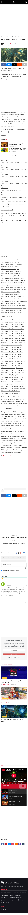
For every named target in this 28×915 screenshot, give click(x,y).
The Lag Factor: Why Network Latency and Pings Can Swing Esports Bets (17, 149)
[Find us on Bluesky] (9, 844)
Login (25, 552)
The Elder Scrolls (21, 489)
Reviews (18, 900)
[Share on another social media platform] (24, 64)
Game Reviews (5, 698)
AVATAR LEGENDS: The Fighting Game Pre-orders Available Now (17, 143)
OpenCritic (17, 895)
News (23, 900)
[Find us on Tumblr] (23, 844)
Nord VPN (3, 900)
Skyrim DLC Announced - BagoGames (15, 584)
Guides (7, 902)
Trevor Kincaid (5, 684)
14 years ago (17, 43)
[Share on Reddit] (19, 64)
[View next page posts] (15, 155)
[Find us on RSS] (16, 844)
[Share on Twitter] (14, 64)
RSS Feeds (23, 893)
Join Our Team (23, 892)
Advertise (11, 893)
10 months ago (13, 151)
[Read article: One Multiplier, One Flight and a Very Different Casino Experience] (14, 672)
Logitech (10, 899)
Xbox (3, 491)
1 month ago (12, 703)
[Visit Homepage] (13, 2)
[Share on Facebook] (3, 64)
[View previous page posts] (13, 155)
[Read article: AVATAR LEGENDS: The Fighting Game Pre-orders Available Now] (4, 144)
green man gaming (4, 897)
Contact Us (8, 892)
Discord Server (5, 895)
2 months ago (13, 146)
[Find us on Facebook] (2, 844)
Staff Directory (16, 892)
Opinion (4, 678)
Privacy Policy (5, 893)
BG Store (11, 895)
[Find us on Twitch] (19, 844)
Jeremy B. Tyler (8, 43)
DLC (15, 489)
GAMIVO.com (18, 897)
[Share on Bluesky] (8, 64)
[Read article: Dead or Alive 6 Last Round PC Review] (14, 693)
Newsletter (17, 893)
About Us (3, 892)
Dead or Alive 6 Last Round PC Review (10, 701)
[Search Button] (26, 2)
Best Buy (8, 900)
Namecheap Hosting (18, 899)
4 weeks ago (13, 684)
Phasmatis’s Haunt (8, 456)
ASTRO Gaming (4, 899)
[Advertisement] (14, 20)
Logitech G (12, 897)
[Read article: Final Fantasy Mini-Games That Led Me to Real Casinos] (14, 711)
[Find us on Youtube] (6, 844)
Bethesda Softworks (8, 489)
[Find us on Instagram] (12, 844)
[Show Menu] (1, 2)
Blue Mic (13, 900)
